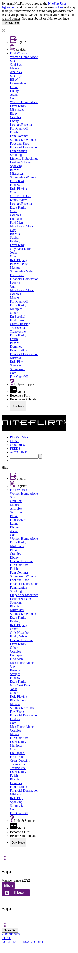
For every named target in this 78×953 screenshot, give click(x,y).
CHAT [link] (14, 441)
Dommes (16, 346)
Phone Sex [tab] (10, 930)
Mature (14, 68)
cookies (58, 7)
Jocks (13, 252)
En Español (17, 218)
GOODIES (9, 942)
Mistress (15, 358)
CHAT (6, 938)
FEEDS (22, 942)
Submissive (17, 369)
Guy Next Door (20, 249)
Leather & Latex (21, 162)
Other (13, 192)
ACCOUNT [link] (18, 452)
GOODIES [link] (17, 445)
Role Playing (18, 188)
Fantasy (15, 185)
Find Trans (17, 320)
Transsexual (18, 328)
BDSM (15, 170)
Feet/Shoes (17, 275)
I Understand (11, 22)
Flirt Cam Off (19, 128)
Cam (13, 98)
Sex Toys (16, 76)
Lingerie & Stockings (24, 158)
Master (14, 297)
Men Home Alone (22, 226)
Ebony (14, 91)
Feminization (18, 151)
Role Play (16, 361)
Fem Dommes (19, 136)
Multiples (16, 309)
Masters (15, 267)
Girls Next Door (20, 196)
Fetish (14, 132)
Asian (14, 94)
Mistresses (17, 109)
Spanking (16, 166)
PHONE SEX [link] (19, 437)
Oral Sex (16, 64)
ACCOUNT (35, 942)
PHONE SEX (11, 934)
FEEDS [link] (15, 448)
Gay (13, 230)
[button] (39, 31)
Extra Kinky (18, 106)
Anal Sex (16, 72)
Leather (15, 282)
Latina (14, 87)
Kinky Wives (18, 200)
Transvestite (18, 331)
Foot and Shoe (19, 143)
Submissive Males (22, 271)
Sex (12, 60)
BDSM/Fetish (19, 264)
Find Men (16, 222)
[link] (39, 27)
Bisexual (15, 233)
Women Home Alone (24, 57)
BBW (14, 79)
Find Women (18, 53)
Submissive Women (23, 139)
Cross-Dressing (20, 324)
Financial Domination (24, 147)
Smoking (16, 155)
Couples (15, 117)
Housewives (18, 83)
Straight (15, 237)
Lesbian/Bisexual (21, 124)
